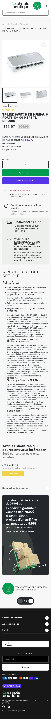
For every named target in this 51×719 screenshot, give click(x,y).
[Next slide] (30, 601)
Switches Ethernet (19, 24)
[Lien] (25, 535)
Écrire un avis (13, 473)
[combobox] (25, 13)
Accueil (5, 24)
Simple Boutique (18, 701)
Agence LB (21, 710)
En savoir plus (28, 260)
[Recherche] (45, 12)
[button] (3, 5)
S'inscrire (25, 667)
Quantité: (5, 160)
